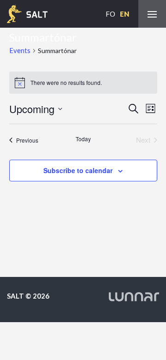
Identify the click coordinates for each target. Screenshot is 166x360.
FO (110, 14)
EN (124, 14)
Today (83, 139)
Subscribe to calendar (78, 170)
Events (19, 50)
